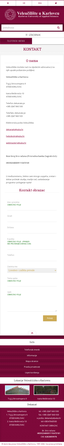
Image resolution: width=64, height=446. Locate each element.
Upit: (14, 293)
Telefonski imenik (16, 40)
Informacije (32, 355)
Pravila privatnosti (32, 367)
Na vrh (32, 333)
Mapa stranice (32, 361)
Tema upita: (14, 279)
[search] (58, 27)
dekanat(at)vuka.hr (14, 129)
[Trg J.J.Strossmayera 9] (17, 390)
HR (24, 3)
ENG (40, 3)
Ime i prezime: (14, 203)
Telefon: (10, 255)
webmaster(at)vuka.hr (16, 142)
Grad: (9, 216)
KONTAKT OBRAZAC (49, 425)
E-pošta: (19, 241)
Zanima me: (12, 266)
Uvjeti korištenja (32, 372)
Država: (10, 227)
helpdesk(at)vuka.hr (15, 136)
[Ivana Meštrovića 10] (46, 390)
